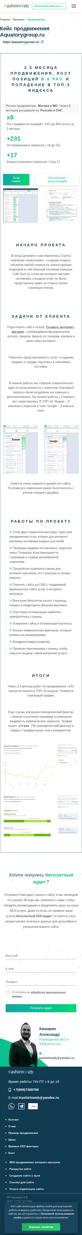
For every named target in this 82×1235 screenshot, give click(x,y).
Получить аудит (41, 1008)
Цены (12, 1139)
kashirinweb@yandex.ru (56, 1058)
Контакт (13, 1119)
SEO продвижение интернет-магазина (34, 1162)
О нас (12, 1126)
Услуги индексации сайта (26, 1188)
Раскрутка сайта (20, 1168)
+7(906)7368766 (26, 1090)
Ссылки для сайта (21, 1182)
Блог (11, 1152)
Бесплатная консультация (57, 179)
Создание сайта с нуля (24, 1175)
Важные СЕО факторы (23, 1146)
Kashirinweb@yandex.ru (39, 1098)
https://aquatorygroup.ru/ (21, 42)
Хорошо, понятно (41, 1227)
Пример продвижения (23, 1132)
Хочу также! (16, 179)
